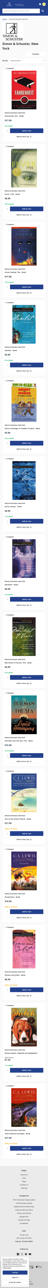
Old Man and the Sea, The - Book (19, 741)
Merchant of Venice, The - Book (18, 663)
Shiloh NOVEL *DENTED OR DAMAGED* (21, 1053)
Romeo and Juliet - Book (15, 975)
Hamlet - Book (11, 350)
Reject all (15, 1277)
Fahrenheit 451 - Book (14, 116)
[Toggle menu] (3, 4)
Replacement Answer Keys (24, 1206)
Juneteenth (24, 1223)
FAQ (24, 1178)
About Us (24, 1174)
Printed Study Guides (24, 1203)
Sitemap (24, 1188)
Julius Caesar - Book (13, 506)
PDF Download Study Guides (24, 1200)
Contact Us (24, 1185)
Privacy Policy (7, 1268)
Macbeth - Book (11, 585)
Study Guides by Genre (24, 1210)
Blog (24, 1181)
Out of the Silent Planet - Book (18, 819)
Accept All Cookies (15, 1282)
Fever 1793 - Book (12, 194)
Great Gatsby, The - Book (15, 272)
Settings (15, 1272)
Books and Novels (24, 1213)
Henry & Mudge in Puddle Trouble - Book (22, 428)
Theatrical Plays (24, 1220)
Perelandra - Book (12, 897)
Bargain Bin (24, 1216)
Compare (35, 54)
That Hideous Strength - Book (17, 1133)
